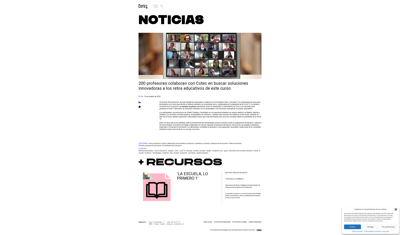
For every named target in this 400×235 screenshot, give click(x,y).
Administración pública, (146, 151)
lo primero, (148, 153)
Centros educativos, (154, 143)
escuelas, (202, 151)
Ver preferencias (388, 227)
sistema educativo (202, 153)
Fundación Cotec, (218, 151)
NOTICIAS (171, 20)
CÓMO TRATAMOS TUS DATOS (372, 231)
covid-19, (182, 151)
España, (209, 151)
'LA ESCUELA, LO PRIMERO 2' (234, 179)
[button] (396, 209)
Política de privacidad (222, 222)
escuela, (196, 151)
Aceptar (352, 227)
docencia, (189, 151)
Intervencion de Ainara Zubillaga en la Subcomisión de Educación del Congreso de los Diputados (242, 186)
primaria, (177, 153)
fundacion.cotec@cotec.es (175, 224)
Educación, (190, 143)
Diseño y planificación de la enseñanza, (174, 143)
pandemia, (165, 153)
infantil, (256, 151)
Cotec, (176, 151)
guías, (226, 151)
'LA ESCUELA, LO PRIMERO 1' (192, 176)
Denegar (370, 227)
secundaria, (192, 153)
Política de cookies (357, 231)
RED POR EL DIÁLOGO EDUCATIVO (236, 173)
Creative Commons (249, 230)
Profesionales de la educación (172, 146)
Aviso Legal (385, 231)
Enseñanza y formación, (202, 143)
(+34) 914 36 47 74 (173, 222)
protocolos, (184, 153)
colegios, (171, 151)
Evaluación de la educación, (219, 143)
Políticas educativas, (235, 143)
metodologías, (157, 153)
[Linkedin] (147, 102)
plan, (171, 153)
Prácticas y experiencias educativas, (150, 146)
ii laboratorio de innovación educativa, (241, 151)
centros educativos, (160, 151)
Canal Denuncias (255, 222)
